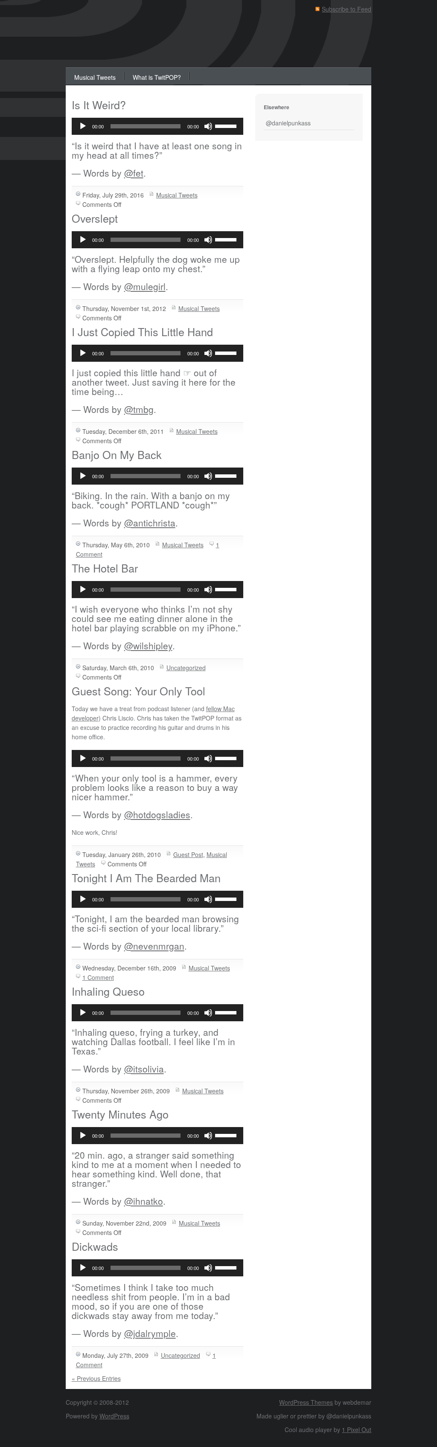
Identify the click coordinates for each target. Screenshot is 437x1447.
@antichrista (149, 522)
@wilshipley (148, 645)
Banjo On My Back (117, 454)
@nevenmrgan (154, 945)
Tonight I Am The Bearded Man (146, 877)
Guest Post (188, 854)
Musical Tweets (95, 77)
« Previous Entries (96, 1378)
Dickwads (95, 1246)
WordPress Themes (306, 1402)
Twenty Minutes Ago (120, 1114)
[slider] (227, 125)
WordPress (114, 1416)
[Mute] (208, 126)
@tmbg (139, 409)
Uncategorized (186, 667)
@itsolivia (144, 1068)
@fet (133, 172)
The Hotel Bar (105, 567)
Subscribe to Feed (346, 9)
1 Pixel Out (356, 1429)
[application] (157, 126)
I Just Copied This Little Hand (142, 331)
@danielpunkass (288, 123)
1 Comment (98, 977)
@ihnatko (143, 1200)
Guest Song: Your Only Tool (138, 690)
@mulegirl (145, 286)
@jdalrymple (150, 1333)
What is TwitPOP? (157, 77)
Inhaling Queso (108, 991)
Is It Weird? (99, 104)
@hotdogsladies (157, 814)
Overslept (95, 218)
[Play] (83, 126)
